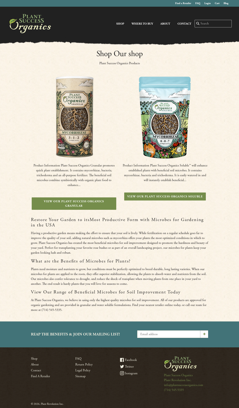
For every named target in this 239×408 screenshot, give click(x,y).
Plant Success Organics (178, 375)
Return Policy (84, 365)
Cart (218, 3)
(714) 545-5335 (174, 390)
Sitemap (80, 376)
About (165, 24)
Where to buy (142, 24)
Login (208, 3)
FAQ (198, 3)
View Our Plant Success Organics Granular (74, 204)
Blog (227, 3)
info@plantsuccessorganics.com (183, 385)
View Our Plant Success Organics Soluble (165, 196)
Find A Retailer (40, 376)
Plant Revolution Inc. (177, 380)
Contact (184, 24)
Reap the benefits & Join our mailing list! (75, 334)
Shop (120, 24)
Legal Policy (82, 370)
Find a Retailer (184, 3)
